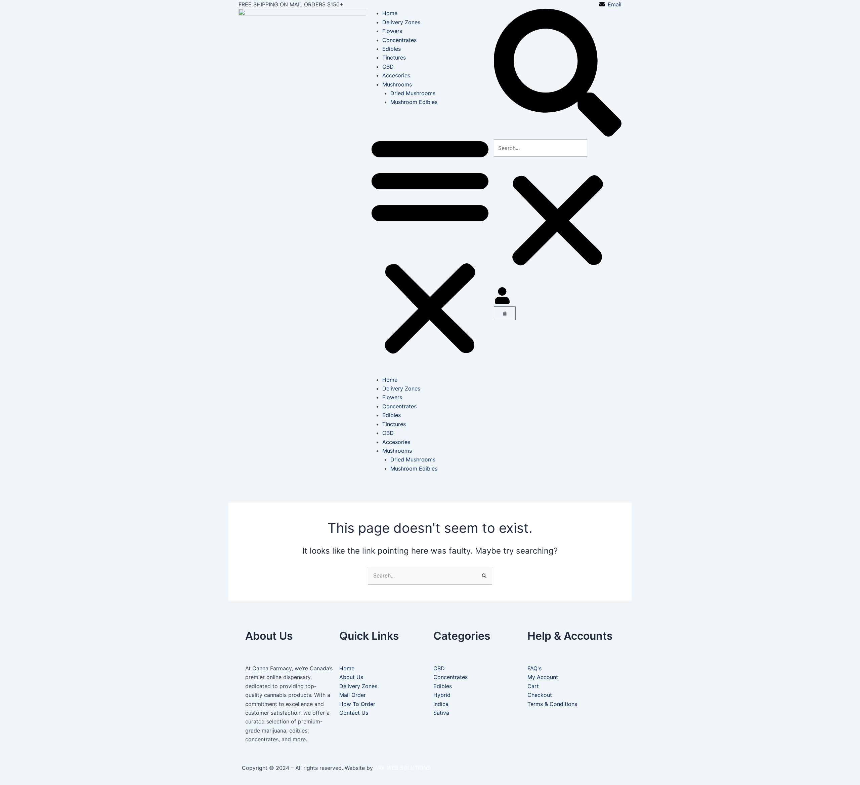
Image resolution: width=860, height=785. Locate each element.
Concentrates (399, 40)
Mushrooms (397, 84)
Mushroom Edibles (413, 102)
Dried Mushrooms (412, 93)
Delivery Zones (401, 22)
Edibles (391, 48)
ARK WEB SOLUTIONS (403, 767)
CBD (388, 66)
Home (389, 13)
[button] (430, 245)
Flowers (392, 31)
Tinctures (394, 57)
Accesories (396, 75)
